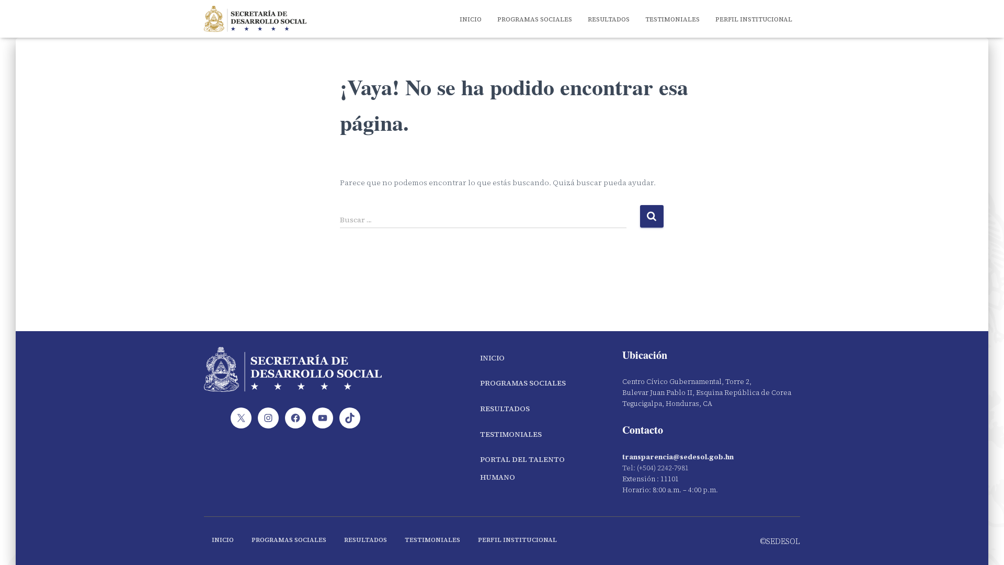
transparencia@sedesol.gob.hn (678, 457)
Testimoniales (672, 19)
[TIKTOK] (349, 418)
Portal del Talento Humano (522, 468)
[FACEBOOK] (295, 418)
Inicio (471, 19)
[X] (241, 418)
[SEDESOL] (255, 19)
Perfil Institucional (753, 19)
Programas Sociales (534, 19)
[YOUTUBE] (322, 418)
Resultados (609, 19)
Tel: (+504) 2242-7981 (655, 468)
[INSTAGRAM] (268, 418)
